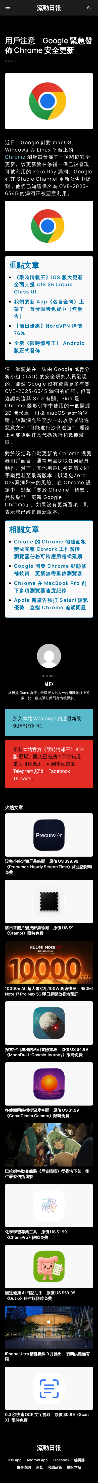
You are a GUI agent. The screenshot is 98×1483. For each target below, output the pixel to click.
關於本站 (74, 1467)
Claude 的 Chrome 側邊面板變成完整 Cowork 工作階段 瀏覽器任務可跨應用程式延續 (50, 549)
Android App (37, 1459)
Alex (49, 684)
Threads (22, 778)
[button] (7, 8)
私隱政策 (55, 1467)
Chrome (15, 157)
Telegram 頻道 (28, 771)
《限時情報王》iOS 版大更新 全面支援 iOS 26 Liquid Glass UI (51, 284)
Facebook (59, 771)
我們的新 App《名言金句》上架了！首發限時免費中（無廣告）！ (49, 309)
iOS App (15, 1459)
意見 (39, 1467)
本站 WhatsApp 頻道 (45, 718)
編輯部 (79, 1459)
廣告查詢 (24, 1467)
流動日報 (49, 7)
